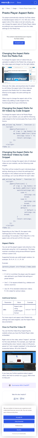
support (24, 375)
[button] (19, 385)
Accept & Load (19, 43)
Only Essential (19, 421)
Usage (15, 8)
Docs (19, 2)
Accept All (19, 417)
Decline (19, 430)
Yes (17, 398)
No (23, 398)
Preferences (19, 425)
